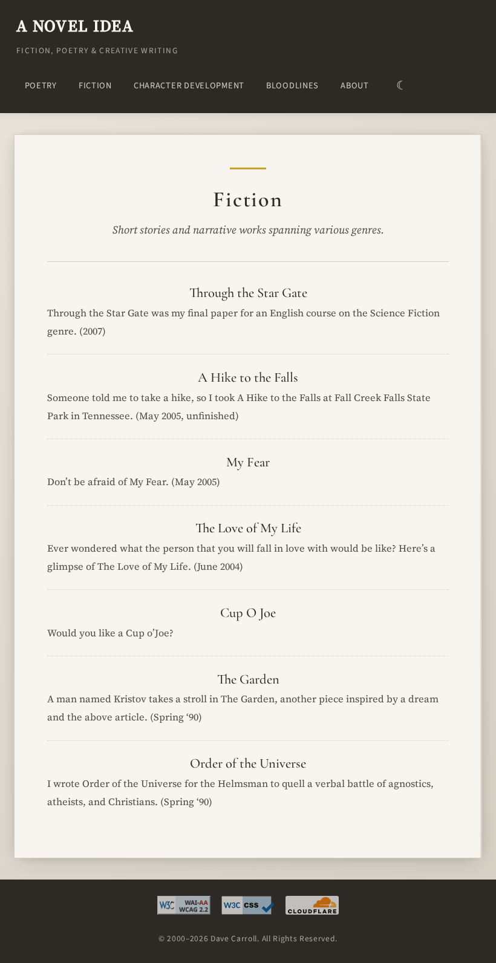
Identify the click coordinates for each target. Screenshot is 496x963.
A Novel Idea (75, 26)
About (355, 85)
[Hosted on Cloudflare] (312, 908)
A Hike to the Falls (248, 377)
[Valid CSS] (248, 908)
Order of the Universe (248, 763)
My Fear (248, 462)
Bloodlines (292, 85)
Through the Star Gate (248, 292)
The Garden (248, 679)
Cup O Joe (248, 612)
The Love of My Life (248, 528)
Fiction (95, 85)
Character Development (189, 85)
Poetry (41, 85)
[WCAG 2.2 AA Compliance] (183, 908)
